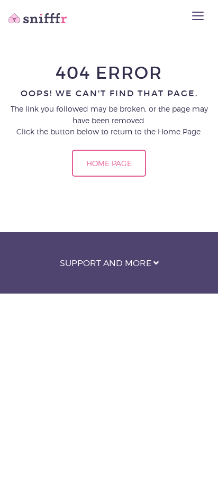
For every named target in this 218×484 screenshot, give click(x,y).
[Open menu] (198, 16)
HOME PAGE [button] (109, 163)
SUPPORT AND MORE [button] (106, 263)
